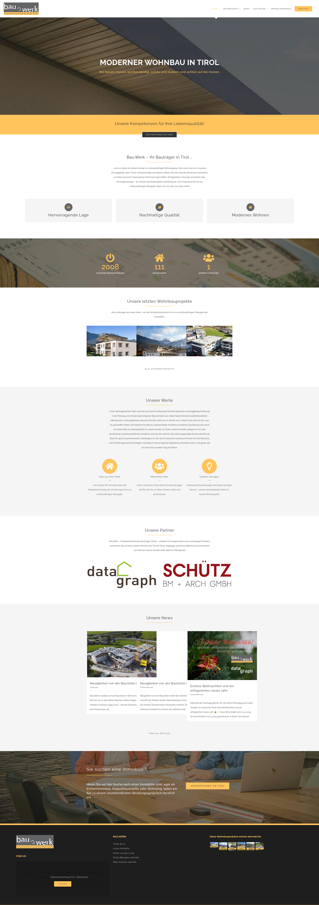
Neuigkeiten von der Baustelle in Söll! (118, 683)
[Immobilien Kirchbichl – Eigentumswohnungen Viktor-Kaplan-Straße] (214, 845)
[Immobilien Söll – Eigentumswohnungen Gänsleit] (223, 846)
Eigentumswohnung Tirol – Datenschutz (69, 877)
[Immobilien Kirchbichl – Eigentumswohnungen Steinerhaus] (232, 846)
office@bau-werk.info (129, 857)
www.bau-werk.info (127, 862)
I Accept (63, 884)
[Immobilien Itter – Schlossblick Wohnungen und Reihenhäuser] (259, 846)
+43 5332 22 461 (127, 853)
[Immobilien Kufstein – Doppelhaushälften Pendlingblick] (241, 846)
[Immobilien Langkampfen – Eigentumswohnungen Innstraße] (250, 846)
